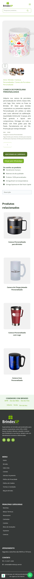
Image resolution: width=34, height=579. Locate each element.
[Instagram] (4, 440)
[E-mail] (13, 440)
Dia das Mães (14, 401)
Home (5, 460)
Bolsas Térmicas (8, 512)
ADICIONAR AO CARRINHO (15, 154)
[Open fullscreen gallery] (5, 66)
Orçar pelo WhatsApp (13, 161)
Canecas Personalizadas (16, 134)
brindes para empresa (25, 137)
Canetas (5, 523)
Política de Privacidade (10, 479)
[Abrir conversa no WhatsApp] (29, 575)
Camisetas (6, 519)
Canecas (5, 534)
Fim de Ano (23, 405)
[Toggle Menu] (30, 4)
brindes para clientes (12, 137)
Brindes (5, 464)
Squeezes (6, 531)
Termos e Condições (9, 487)
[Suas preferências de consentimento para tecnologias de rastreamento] (3, 576)
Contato (5, 472)
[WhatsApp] (8, 440)
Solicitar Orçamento (9, 475)
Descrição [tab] (7, 192)
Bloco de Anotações (9, 527)
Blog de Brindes (8, 491)
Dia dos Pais (25, 401)
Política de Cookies (9, 483)
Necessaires (7, 515)
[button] (13, 161)
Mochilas (6, 508)
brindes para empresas (9, 138)
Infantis (9, 405)
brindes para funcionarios (24, 138)
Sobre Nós (6, 468)
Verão (16, 405)
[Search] (27, 10)
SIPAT (6, 401)
